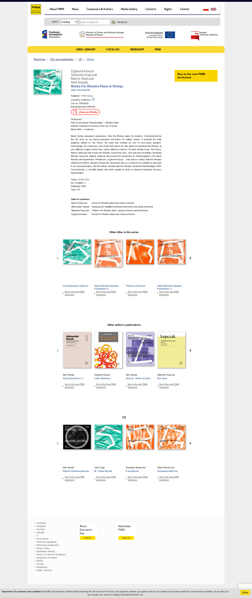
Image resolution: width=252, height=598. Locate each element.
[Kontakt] (186, 10)
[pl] (203, 10)
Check (87, 538)
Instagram (41, 526)
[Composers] (100, 10)
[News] (76, 10)
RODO (39, 561)
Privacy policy (43, 548)
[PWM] (36, 10)
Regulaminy (42, 567)
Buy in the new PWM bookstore (74, 293)
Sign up (126, 538)
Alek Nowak (79, 82)
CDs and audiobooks (62, 59)
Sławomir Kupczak (84, 75)
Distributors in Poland (46, 557)
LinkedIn (40, 532)
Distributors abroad (45, 551)
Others (90, 59)
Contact (40, 564)
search (113, 22)
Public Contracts (44, 570)
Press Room (42, 539)
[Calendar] (151, 10)
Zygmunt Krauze (82, 71)
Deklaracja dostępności (47, 545)
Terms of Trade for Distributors (51, 554)
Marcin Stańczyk (82, 78)
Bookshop (39, 59)
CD (80, 59)
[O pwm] (56, 10)
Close (245, 592)
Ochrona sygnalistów (46, 542)
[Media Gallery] (129, 10)
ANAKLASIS (84, 179)
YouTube (40, 529)
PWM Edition (87, 96)
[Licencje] (168, 10)
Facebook (41, 523)
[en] (216, 10)
